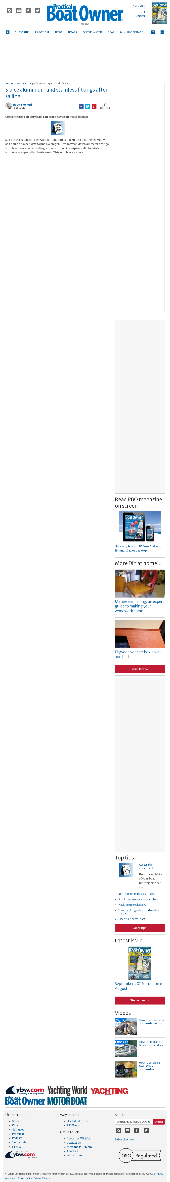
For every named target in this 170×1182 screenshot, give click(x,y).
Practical (21, 83)
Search (159, 1121)
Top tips (124, 858)
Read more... (140, 668)
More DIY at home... (138, 563)
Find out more (139, 1000)
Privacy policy (25, 1178)
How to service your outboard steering (151, 1021)
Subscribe (139, 6)
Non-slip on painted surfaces (136, 893)
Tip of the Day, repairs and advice (49, 83)
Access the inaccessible (147, 866)
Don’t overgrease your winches (138, 899)
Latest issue (128, 940)
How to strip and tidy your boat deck (151, 1043)
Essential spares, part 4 (132, 919)
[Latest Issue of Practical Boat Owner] (159, 13)
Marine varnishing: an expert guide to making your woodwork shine (139, 606)
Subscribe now (124, 1139)
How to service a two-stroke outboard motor (149, 1066)
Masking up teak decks (132, 904)
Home (9, 83)
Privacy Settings (42, 1178)
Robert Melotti (22, 104)
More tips (139, 928)
